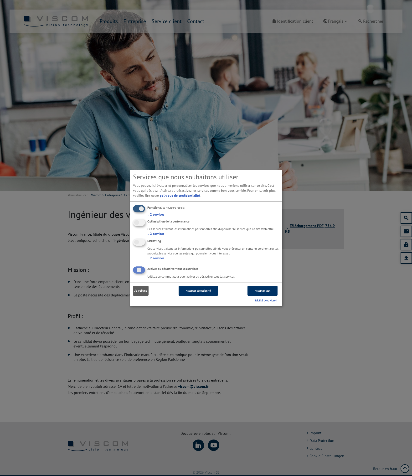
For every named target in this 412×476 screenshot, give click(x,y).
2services (155, 214)
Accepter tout (262, 290)
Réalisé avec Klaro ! (266, 300)
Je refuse (140, 291)
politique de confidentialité (180, 195)
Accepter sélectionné (198, 290)
